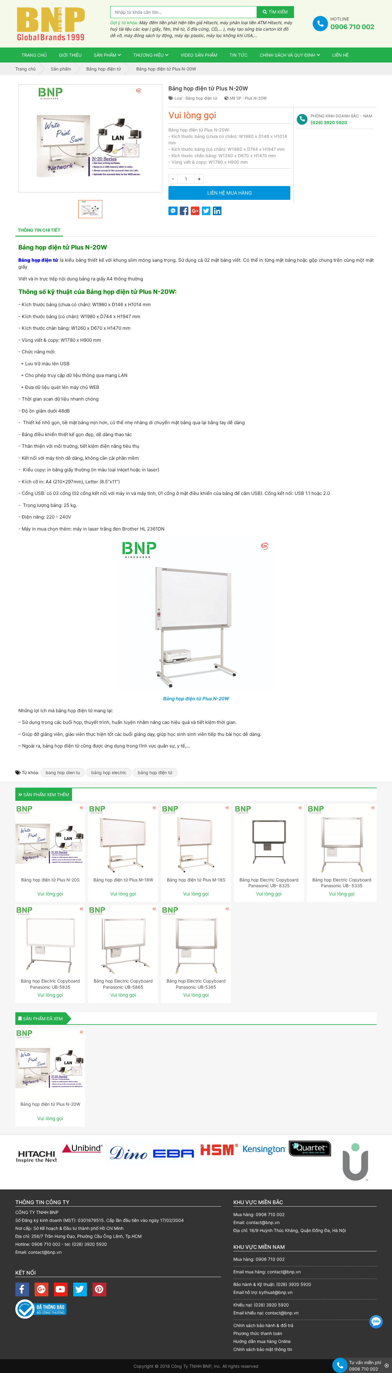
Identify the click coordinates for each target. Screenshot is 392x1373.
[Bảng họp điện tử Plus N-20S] (50, 839)
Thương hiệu (148, 55)
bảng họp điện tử (155, 772)
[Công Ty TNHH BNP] (62, 23)
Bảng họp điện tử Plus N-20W (196, 699)
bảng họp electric (108, 772)
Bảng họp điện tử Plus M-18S (196, 879)
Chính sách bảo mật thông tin (262, 1349)
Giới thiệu (70, 55)
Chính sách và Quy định (287, 55)
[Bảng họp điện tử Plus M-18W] (123, 839)
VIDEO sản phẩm (199, 55)
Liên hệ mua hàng (229, 193)
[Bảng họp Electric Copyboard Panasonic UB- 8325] (269, 839)
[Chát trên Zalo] (376, 1322)
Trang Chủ (34, 55)
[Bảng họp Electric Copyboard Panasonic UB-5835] (50, 940)
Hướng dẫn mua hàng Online (262, 1341)
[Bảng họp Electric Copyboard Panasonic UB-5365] (196, 940)
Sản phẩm (105, 55)
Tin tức (238, 55)
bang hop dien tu (63, 772)
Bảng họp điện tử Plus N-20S (50, 879)
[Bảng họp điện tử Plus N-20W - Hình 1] (90, 138)
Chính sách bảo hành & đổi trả (263, 1325)
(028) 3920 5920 (329, 122)
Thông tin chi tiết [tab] (39, 230)
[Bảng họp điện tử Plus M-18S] (196, 839)
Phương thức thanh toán (257, 1333)
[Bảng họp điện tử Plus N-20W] (50, 1063)
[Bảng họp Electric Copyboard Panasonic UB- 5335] (342, 839)
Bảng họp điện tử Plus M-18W (123, 879)
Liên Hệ (340, 55)
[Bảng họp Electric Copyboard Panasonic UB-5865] (123, 940)
